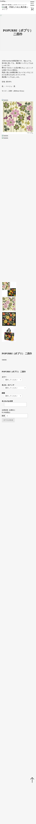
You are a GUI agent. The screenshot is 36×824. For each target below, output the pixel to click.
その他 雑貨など (17, 479)
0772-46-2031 (20, 717)
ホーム (5, 751)
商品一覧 (6, 756)
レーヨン (15, 539)
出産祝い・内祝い (18, 521)
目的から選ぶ (10, 516)
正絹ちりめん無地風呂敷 (20, 442)
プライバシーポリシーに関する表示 (15, 796)
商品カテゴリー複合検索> (13, 565)
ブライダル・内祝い (19, 518)
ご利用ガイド (7, 774)
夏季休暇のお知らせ (11, 678)
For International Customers (13, 680)
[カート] (32, 9)
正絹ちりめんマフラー (19, 474)
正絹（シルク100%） (19, 532)
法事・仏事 (16, 525)
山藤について (7, 760)
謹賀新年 (7, 682)
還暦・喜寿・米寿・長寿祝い (22, 528)
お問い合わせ (7, 791)
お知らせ (6, 769)
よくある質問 (7, 782)
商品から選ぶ (10, 439)
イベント (6, 778)
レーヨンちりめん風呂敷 (20, 467)
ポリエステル (16, 537)
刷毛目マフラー (23, 477)
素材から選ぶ (10, 530)
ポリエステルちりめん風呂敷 (22, 465)
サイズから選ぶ (11, 488)
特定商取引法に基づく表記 (12, 800)
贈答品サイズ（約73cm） (20, 500)
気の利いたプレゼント (19, 523)
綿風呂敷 (15, 534)
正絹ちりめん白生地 (19, 486)
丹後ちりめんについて (10, 765)
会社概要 (6, 787)
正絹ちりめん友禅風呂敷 (20, 444)
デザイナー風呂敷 (24, 463)
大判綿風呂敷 (16, 451)
